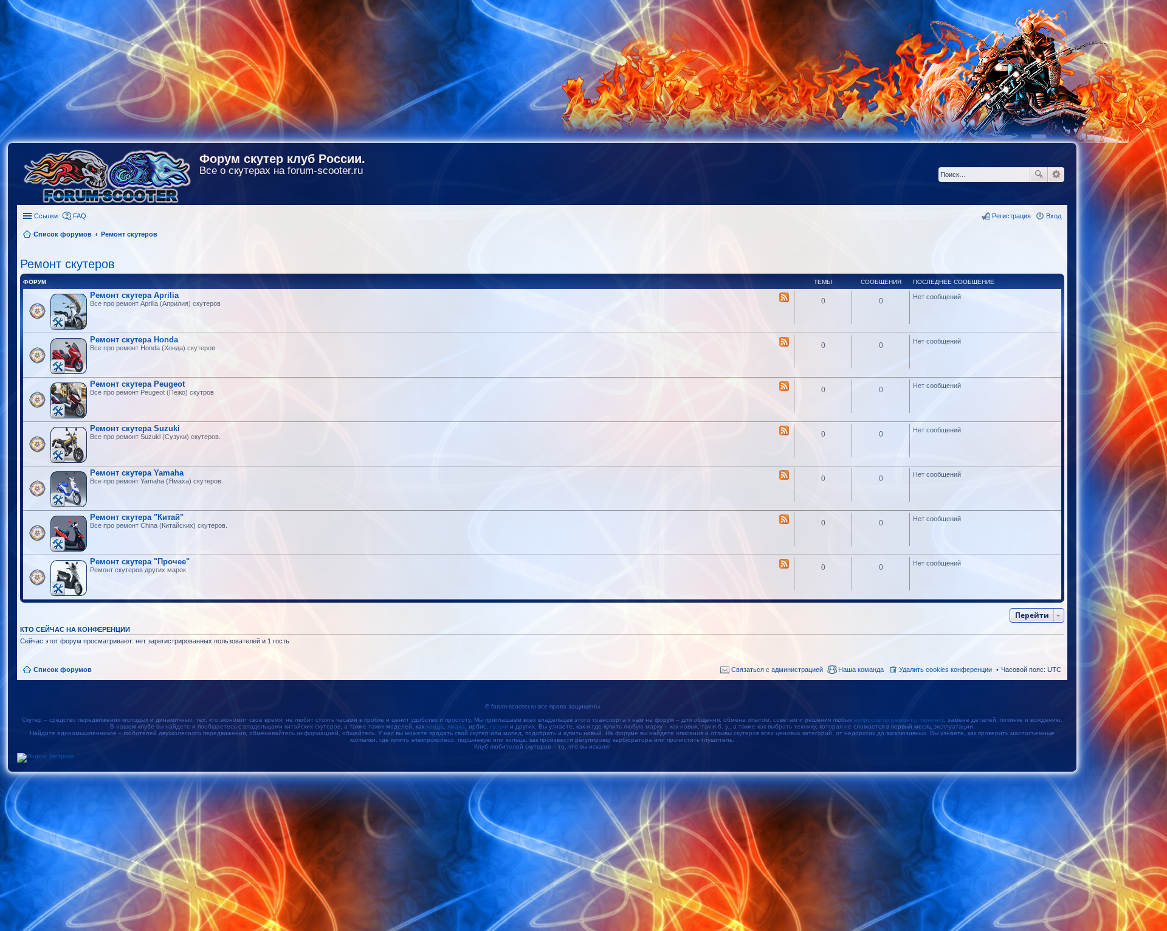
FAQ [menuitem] (79, 216)
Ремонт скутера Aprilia (134, 295)
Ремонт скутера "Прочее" (140, 561)
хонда (435, 726)
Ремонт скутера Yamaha (137, 472)
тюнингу (932, 719)
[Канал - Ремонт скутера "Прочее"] (784, 564)
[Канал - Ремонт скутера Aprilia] (784, 297)
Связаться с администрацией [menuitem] (777, 669)
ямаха (456, 726)
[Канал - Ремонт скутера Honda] (784, 342)
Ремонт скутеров (67, 264)
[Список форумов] (108, 174)
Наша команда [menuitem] (861, 669)
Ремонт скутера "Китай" (137, 517)
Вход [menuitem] (1053, 216)
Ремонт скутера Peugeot (137, 384)
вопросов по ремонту (885, 719)
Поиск (1039, 174)
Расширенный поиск (1056, 174)
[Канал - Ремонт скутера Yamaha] (784, 475)
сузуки (499, 726)
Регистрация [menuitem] (1011, 216)
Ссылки (46, 216)
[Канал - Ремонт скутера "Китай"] (784, 519)
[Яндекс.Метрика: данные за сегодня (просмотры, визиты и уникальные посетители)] (45, 758)
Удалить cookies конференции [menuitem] (945, 669)
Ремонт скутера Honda (134, 339)
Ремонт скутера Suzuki (135, 428)
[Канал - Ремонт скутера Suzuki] (784, 431)
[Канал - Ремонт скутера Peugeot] (784, 386)
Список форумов (62, 669)
